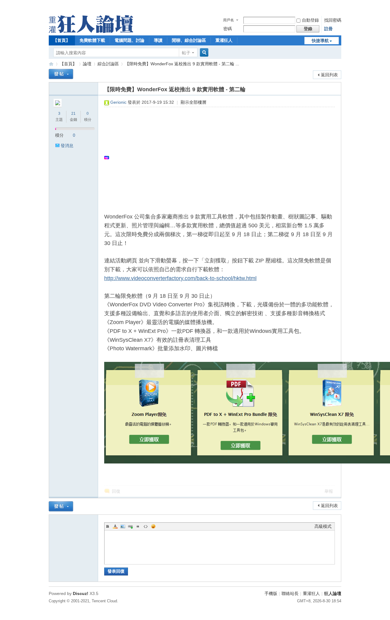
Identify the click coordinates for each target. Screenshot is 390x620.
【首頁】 (61, 40)
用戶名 (228, 20)
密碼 (227, 28)
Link (130, 526)
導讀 (158, 40)
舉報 (328, 491)
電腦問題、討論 (129, 40)
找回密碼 (332, 20)
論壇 (87, 63)
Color (115, 526)
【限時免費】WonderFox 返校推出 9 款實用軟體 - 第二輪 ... (182, 63)
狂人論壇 (332, 593)
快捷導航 (320, 40)
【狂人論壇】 (51, 63)
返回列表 (329, 74)
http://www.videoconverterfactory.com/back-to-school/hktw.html (180, 278)
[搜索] (203, 52)
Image (123, 526)
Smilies (153, 526)
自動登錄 (310, 20)
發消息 (67, 145)
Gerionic (118, 102)
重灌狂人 (223, 40)
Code (146, 526)
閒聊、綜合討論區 (189, 40)
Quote (138, 526)
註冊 (328, 28)
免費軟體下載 (92, 40)
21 (73, 113)
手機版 (270, 593)
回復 (116, 491)
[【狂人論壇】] (91, 31)
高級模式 (323, 526)
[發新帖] (61, 74)
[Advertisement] (216, 157)
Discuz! (80, 593)
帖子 (186, 52)
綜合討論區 (108, 63)
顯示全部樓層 (193, 102)
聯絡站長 (290, 593)
